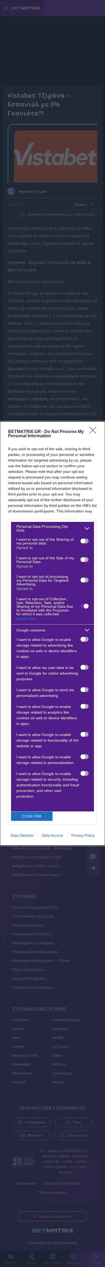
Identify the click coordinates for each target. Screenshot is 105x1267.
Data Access (52, 835)
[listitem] (52, 528)
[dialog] (52, 633)
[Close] (94, 432)
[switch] (84, 541)
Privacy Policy (83, 835)
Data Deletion (22, 835)
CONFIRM (32, 816)
